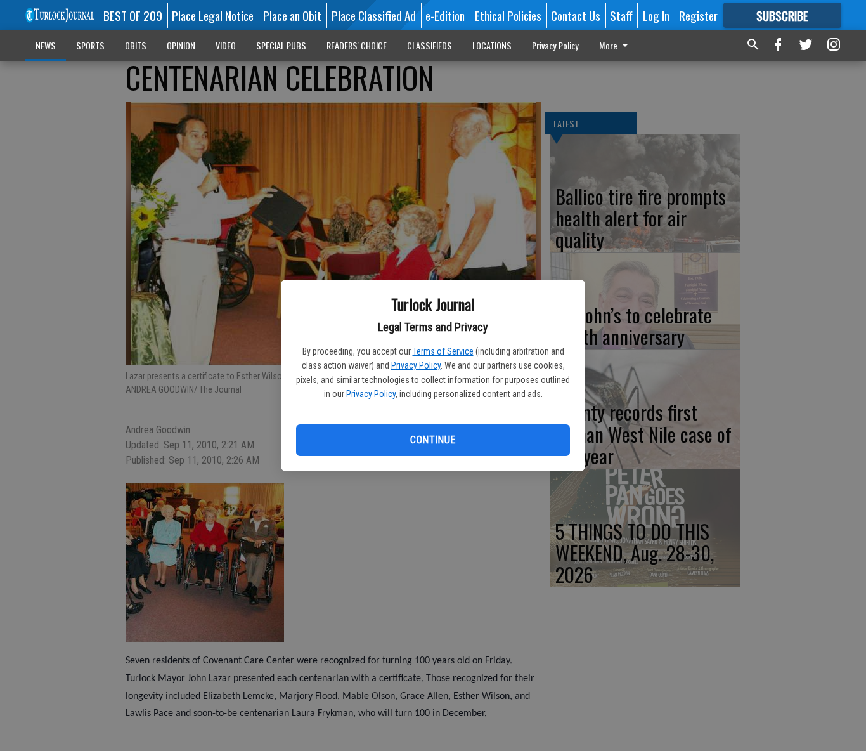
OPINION (181, 45)
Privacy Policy (416, 365)
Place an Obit (292, 15)
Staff (621, 15)
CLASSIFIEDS (429, 45)
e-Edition (445, 15)
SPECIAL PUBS (281, 45)
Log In (656, 15)
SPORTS (90, 45)
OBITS (135, 45)
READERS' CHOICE (356, 45)
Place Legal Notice (213, 15)
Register (698, 15)
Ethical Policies (508, 15)
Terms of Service (443, 351)
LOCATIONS (492, 45)
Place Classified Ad (374, 15)
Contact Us (575, 15)
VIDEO (226, 45)
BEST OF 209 (132, 15)
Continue (432, 440)
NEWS (46, 45)
